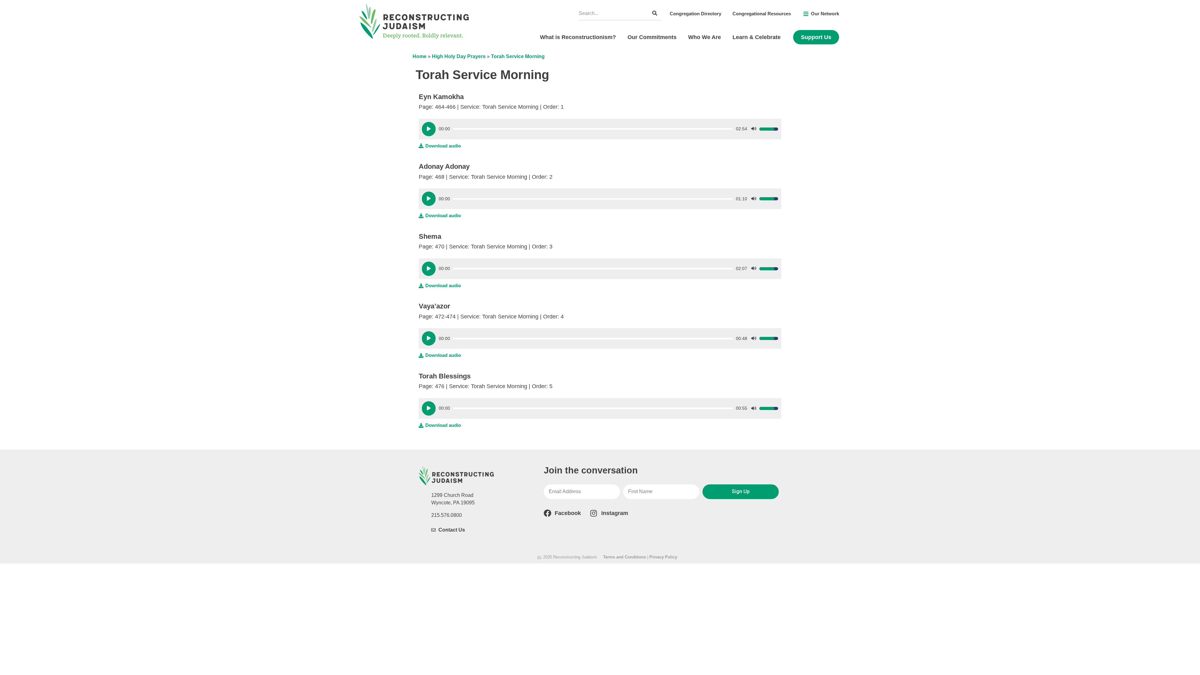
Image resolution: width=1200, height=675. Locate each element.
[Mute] (753, 129)
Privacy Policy (663, 557)
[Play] (429, 129)
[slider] (593, 129)
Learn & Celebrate (756, 37)
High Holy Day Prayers (459, 56)
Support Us (816, 37)
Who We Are (704, 37)
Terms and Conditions (624, 557)
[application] (600, 129)
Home (419, 56)
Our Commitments (652, 37)
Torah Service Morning (518, 56)
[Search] (655, 13)
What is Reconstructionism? (578, 37)
